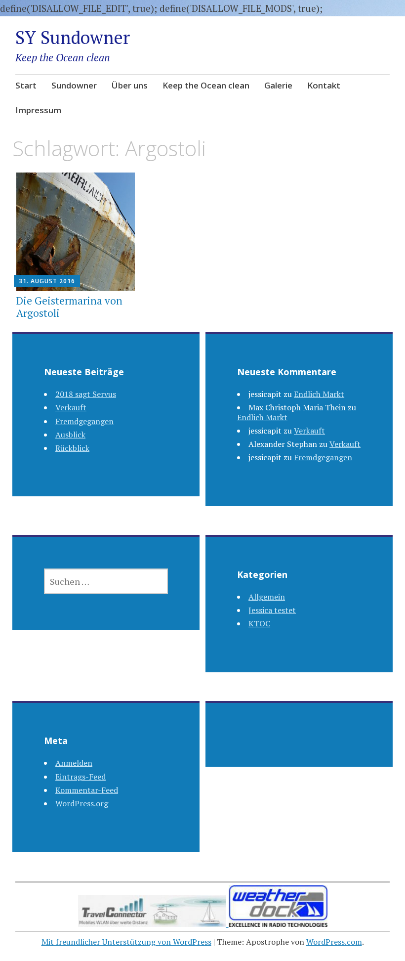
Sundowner (74, 85)
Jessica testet (272, 610)
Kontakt (323, 85)
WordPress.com (334, 941)
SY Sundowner (72, 37)
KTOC (259, 623)
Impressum (38, 110)
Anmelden (73, 762)
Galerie (278, 85)
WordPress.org (81, 803)
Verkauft (70, 407)
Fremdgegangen (84, 421)
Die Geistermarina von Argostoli (69, 307)
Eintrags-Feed (80, 776)
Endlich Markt (319, 394)
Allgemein (266, 596)
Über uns (130, 85)
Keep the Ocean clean (205, 85)
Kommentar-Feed (86, 790)
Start (26, 85)
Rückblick (72, 447)
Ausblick (70, 434)
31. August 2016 (47, 281)
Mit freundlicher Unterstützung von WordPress (126, 941)
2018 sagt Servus (85, 394)
